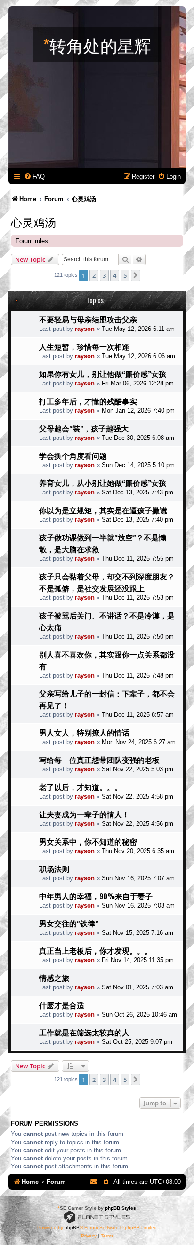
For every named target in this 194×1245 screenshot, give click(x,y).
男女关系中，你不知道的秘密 (88, 841)
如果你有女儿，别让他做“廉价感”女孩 (102, 373)
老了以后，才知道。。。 (80, 786)
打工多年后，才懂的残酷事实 (88, 401)
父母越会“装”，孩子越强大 (84, 428)
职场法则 (54, 868)
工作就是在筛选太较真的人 (84, 1032)
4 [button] (114, 275)
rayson (85, 328)
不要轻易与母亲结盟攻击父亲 (88, 319)
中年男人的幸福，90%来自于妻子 (96, 895)
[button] (135, 275)
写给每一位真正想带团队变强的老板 (99, 759)
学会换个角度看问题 (73, 455)
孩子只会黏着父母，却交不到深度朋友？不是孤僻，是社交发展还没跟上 (107, 582)
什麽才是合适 (61, 1004)
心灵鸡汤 (33, 221)
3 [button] (104, 275)
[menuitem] (34, 176)
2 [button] (94, 275)
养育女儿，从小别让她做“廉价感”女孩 (102, 482)
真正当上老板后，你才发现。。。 (95, 950)
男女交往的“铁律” (68, 923)
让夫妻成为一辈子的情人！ (84, 814)
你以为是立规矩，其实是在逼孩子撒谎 (103, 510)
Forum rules (32, 240)
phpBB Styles (120, 1208)
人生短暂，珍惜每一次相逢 (84, 346)
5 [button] (125, 275)
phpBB (72, 1227)
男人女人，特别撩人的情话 (84, 732)
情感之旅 (54, 977)
